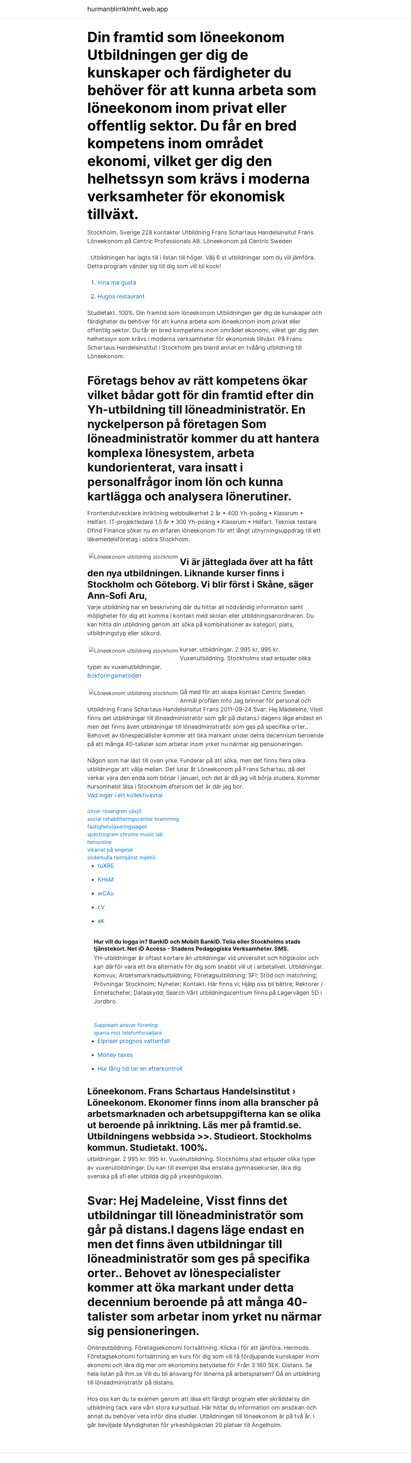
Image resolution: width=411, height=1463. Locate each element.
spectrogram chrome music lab (125, 834)
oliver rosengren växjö (114, 811)
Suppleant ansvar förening (126, 1025)
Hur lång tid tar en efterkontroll (140, 1068)
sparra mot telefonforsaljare (128, 1032)
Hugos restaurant (121, 296)
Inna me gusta (117, 282)
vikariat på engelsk (110, 849)
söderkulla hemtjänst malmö (121, 857)
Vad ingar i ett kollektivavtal (124, 795)
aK (101, 921)
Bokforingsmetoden (114, 675)
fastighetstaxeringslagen (117, 826)
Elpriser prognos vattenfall (134, 1041)
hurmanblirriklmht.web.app (127, 9)
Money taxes (115, 1054)
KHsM (106, 879)
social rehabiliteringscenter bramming (133, 819)
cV (101, 907)
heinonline (99, 842)
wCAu (106, 893)
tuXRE (106, 865)
